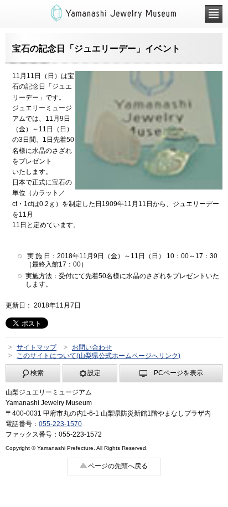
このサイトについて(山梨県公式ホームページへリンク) (98, 356)
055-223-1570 (60, 424)
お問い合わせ (92, 347)
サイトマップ (36, 347)
